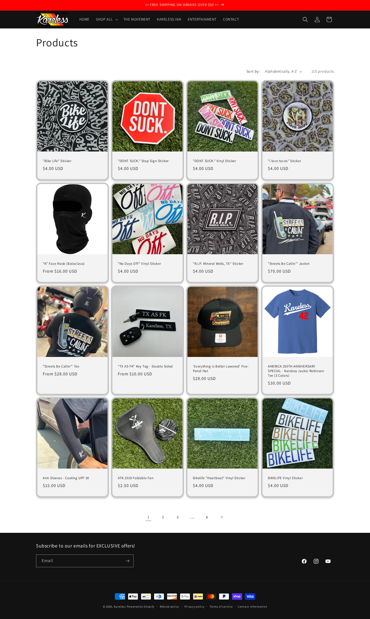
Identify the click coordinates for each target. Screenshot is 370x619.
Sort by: (252, 71)
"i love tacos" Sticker (284, 161)
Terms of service (221, 606)
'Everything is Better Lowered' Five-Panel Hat (221, 368)
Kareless (120, 606)
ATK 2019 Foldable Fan (136, 478)
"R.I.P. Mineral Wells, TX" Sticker (218, 264)
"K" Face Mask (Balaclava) (64, 264)
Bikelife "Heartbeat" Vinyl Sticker (219, 478)
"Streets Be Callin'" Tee (61, 366)
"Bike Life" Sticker (57, 161)
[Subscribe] (127, 560)
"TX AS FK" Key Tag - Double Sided (145, 366)
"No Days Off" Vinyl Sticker (139, 264)
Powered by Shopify (141, 606)
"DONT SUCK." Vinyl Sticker (214, 161)
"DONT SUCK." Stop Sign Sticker (143, 161)
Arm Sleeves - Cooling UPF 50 (66, 478)
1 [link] (148, 517)
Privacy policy (194, 606)
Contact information (252, 606)
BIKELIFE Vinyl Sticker (285, 478)
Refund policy (169, 606)
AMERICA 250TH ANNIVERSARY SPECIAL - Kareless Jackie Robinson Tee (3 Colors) (296, 371)
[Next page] (222, 517)
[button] (106, 19)
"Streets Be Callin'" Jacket (288, 264)
